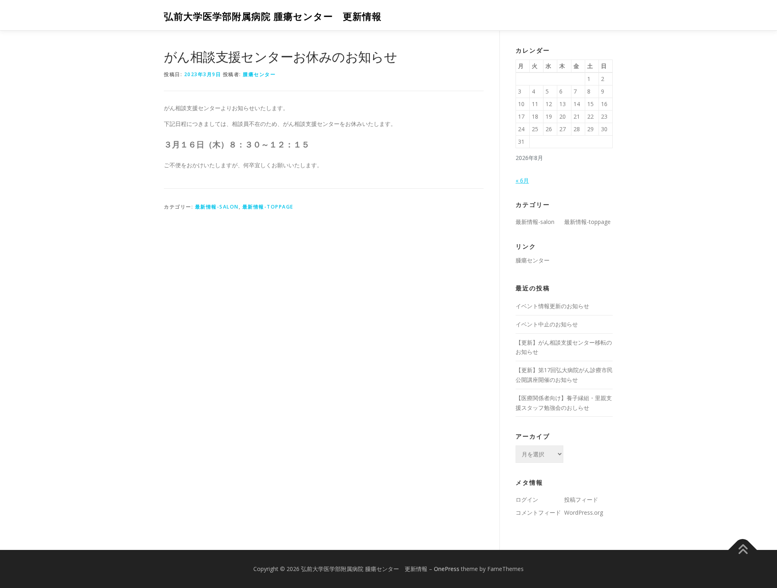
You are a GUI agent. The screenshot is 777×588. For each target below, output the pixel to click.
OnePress (446, 569)
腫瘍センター (259, 74)
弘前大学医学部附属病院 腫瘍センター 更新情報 (273, 16)
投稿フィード (581, 499)
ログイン (527, 499)
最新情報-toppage (267, 206)
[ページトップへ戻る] (742, 550)
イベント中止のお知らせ (547, 324)
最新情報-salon (217, 206)
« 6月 (522, 180)
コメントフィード (538, 512)
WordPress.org (583, 512)
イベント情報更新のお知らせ (552, 306)
